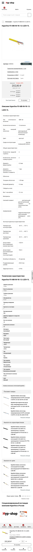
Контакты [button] (4, 9)
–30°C (5, 344)
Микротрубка (6, 362)
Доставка (16, 526)
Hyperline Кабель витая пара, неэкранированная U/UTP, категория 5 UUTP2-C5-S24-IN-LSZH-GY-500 (20, 413)
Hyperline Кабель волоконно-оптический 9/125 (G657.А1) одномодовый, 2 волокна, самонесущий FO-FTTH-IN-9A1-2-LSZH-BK (19, 430)
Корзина (29, 9)
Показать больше (25, 417)
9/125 (5, 375)
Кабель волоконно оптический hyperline (13, 385)
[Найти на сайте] (29, 15)
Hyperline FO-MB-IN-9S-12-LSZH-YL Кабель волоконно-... (20, 537)
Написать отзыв (25, 498)
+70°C (5, 348)
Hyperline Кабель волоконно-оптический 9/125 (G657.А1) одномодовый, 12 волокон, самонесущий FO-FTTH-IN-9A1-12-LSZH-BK (20, 449)
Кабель (5, 357)
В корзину (24, 100)
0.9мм (5, 317)
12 (4, 322)
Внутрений (6, 339)
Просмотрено (22, 549)
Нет (4, 313)
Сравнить (4, 549)
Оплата (10, 526)
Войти (16, 9)
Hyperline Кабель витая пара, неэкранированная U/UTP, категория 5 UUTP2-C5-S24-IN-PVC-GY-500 (20, 397)
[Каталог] (3, 3)
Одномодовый (7, 353)
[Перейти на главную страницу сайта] (14, 3)
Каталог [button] (4, 526)
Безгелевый (6, 331)
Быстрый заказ (10, 100)
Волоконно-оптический (9, 371)
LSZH (4, 335)
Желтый (5, 380)
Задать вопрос (32, 276)
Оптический (8, 21)
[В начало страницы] (29, 548)
